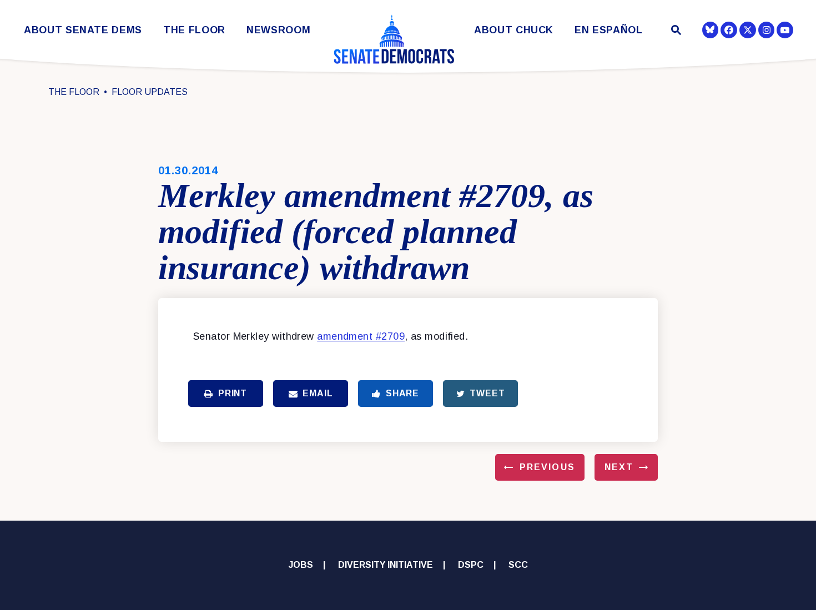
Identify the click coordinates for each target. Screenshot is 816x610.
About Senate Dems (83, 30)
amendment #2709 (361, 336)
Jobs (301, 564)
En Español (609, 30)
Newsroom (278, 30)
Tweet (487, 393)
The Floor (194, 30)
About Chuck (513, 30)
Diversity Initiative (385, 564)
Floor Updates (150, 92)
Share (402, 393)
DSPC (470, 564)
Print (232, 393)
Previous (547, 467)
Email (318, 393)
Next (619, 467)
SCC (518, 564)
